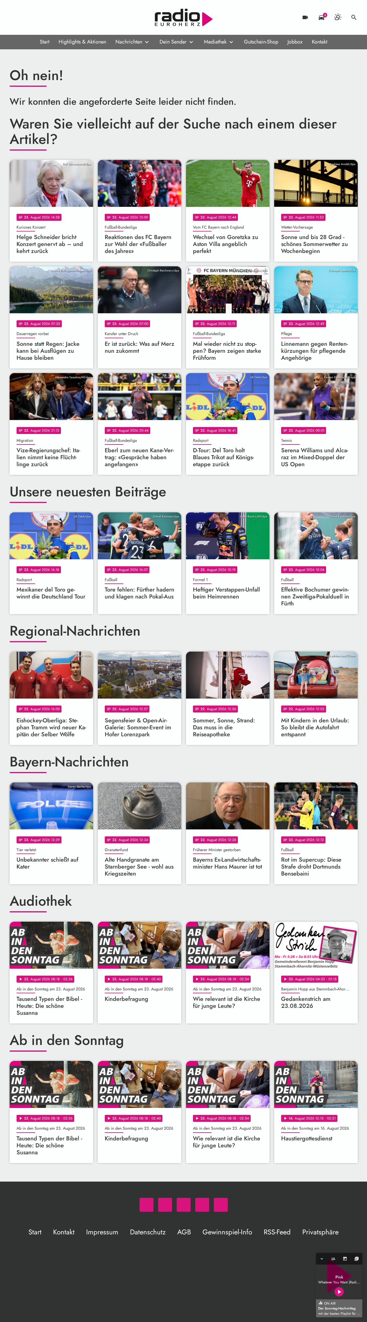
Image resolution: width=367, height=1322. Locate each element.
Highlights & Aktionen (82, 42)
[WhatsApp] (15, 17)
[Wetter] (337, 17)
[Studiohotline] (62, 17)
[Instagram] (38, 17)
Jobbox (295, 42)
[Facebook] (27, 17)
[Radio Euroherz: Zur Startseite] (184, 17)
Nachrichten (128, 42)
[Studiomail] (50, 17)
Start (44, 42)
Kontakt (319, 42)
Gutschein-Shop (261, 42)
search (353, 17)
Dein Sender (173, 42)
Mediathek (215, 42)
